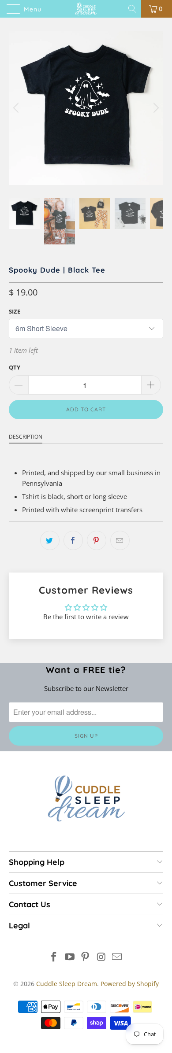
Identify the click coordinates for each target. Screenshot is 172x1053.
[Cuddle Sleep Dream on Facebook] (54, 957)
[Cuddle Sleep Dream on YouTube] (69, 957)
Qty (14, 367)
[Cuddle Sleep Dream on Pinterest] (85, 957)
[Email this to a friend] (120, 540)
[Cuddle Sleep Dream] (86, 9)
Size (14, 311)
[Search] (133, 9)
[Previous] (17, 108)
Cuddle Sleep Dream (66, 983)
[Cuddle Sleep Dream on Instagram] (101, 957)
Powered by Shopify (130, 983)
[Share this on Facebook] (73, 540)
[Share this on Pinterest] (96, 540)
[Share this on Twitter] (50, 540)
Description (25, 436)
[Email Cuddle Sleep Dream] (117, 957)
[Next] (155, 108)
